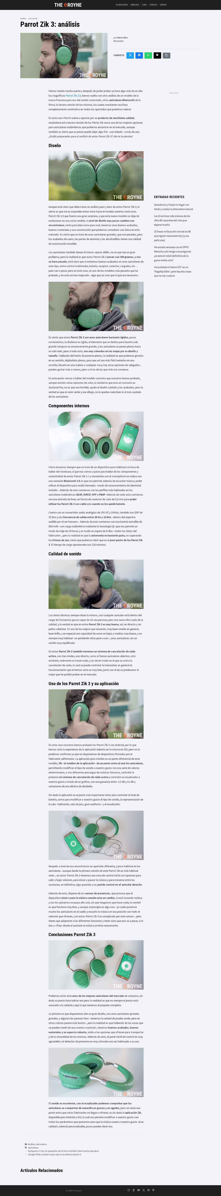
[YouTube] (138, 1190)
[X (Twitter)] (143, 1190)
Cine (144, 4)
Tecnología (122, 4)
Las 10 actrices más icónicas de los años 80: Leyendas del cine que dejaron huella (172, 220)
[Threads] (153, 1190)
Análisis (135, 4)
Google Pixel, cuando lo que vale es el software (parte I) (54, 1154)
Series (163, 4)
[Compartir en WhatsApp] (148, 55)
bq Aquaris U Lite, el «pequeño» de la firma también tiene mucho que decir (63, 1151)
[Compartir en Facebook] (139, 55)
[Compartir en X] (130, 55)
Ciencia (153, 4)
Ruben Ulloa (122, 37)
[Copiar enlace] (166, 55)
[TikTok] (133, 1190)
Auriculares (33, 18)
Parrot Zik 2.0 (73, 95)
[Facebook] (148, 1190)
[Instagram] (128, 1190)
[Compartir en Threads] (157, 55)
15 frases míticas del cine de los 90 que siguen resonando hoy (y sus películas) (172, 236)
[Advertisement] (173, 140)
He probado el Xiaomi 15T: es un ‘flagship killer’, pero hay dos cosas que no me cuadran (172, 272)
